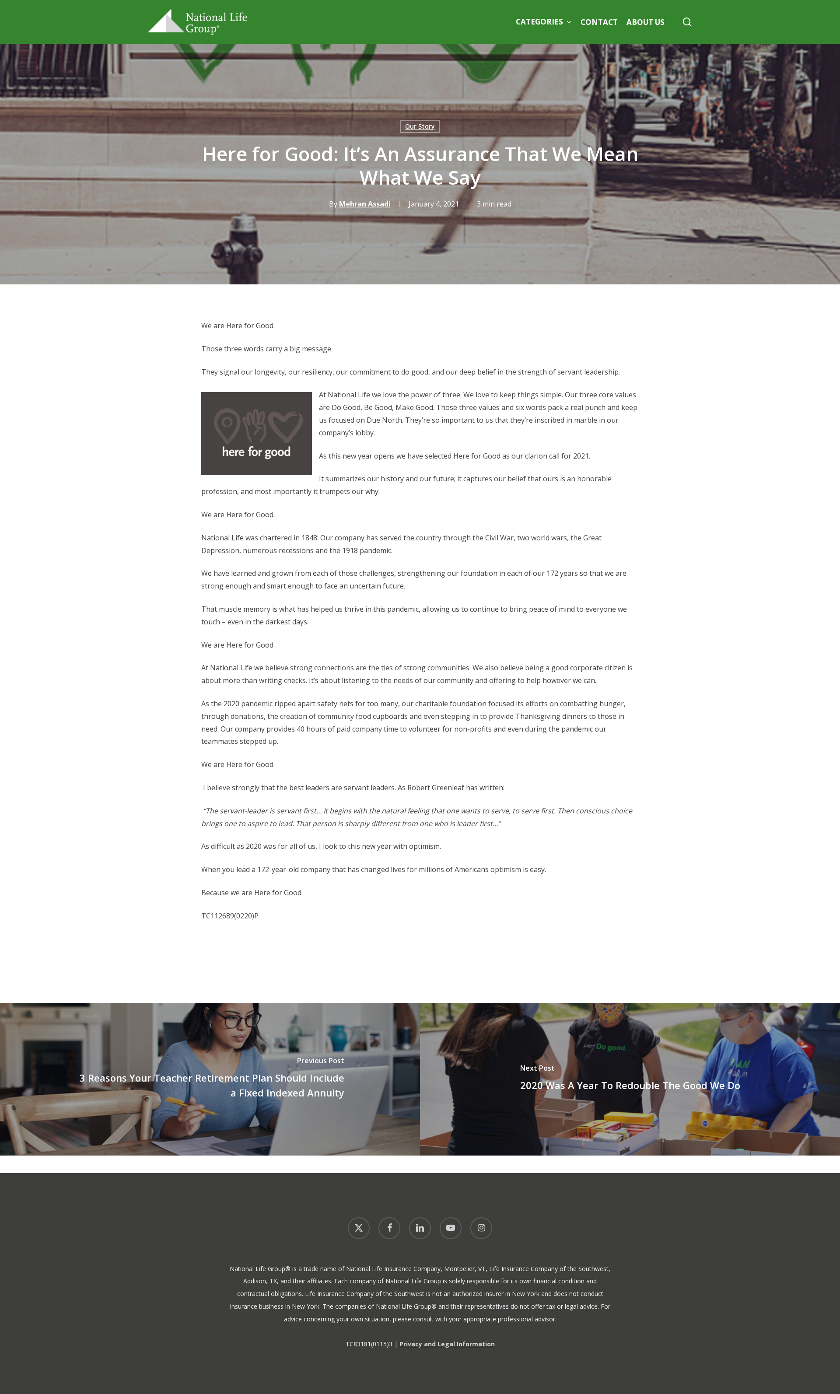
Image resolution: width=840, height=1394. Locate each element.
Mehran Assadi (365, 204)
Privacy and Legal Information (447, 1344)
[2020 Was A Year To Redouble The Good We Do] (630, 1079)
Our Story (420, 126)
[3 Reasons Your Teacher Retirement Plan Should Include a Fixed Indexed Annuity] (210, 1079)
